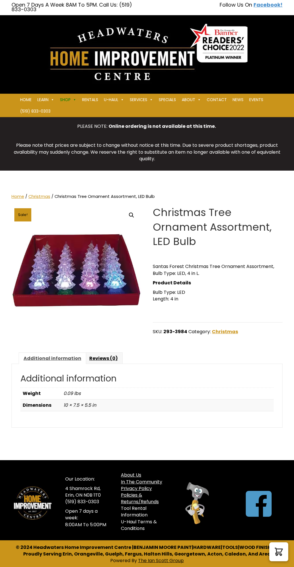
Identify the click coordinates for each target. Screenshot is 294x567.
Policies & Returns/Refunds (140, 498)
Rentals (90, 100)
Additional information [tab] (52, 358)
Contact (217, 100)
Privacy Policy (136, 488)
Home (26, 100)
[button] (131, 215)
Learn (43, 100)
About (188, 100)
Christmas (39, 196)
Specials (167, 100)
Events (256, 100)
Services (138, 100)
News (238, 100)
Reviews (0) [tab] (103, 358)
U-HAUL (111, 100)
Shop (65, 100)
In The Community (141, 482)
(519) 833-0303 (35, 111)
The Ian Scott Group (161, 560)
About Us (131, 475)
